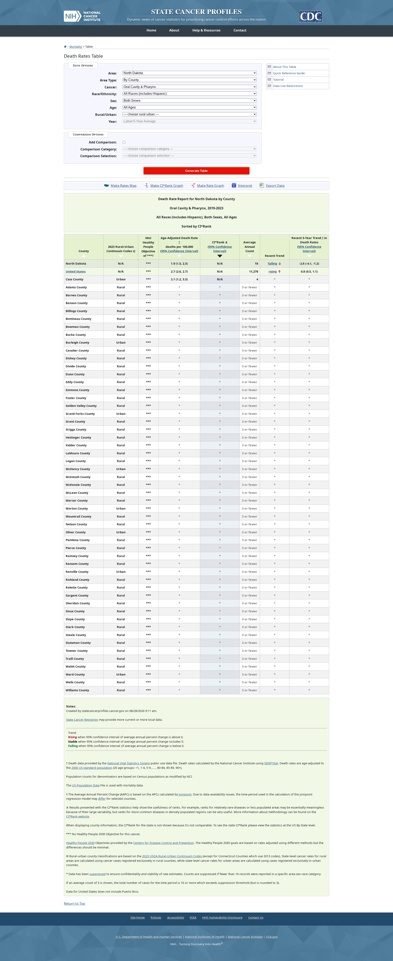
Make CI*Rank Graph (166, 185)
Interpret (245, 185)
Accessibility (175, 917)
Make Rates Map (124, 185)
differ (102, 799)
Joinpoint (185, 794)
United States (76, 271)
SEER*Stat (271, 763)
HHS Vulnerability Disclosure (222, 917)
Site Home (137, 917)
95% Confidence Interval (179, 251)
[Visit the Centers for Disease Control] (310, 14)
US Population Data (85, 785)
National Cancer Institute (245, 937)
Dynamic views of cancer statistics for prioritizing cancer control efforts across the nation (196, 19)
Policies (156, 917)
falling (272, 263)
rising (273, 271)
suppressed (97, 874)
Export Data (275, 185)
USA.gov (272, 937)
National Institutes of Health (205, 937)
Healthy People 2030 (80, 843)
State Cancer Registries (82, 720)
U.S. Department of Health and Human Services (149, 937)
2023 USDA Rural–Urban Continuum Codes (172, 856)
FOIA (193, 917)
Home (151, 30)
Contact (240, 30)
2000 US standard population (91, 768)
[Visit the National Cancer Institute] (82, 14)
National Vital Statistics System (128, 763)
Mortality (75, 46)
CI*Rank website (77, 816)
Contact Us (255, 917)
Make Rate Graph (210, 185)
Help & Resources (206, 30)
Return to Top (74, 903)
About (174, 30)
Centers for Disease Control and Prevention (163, 843)
